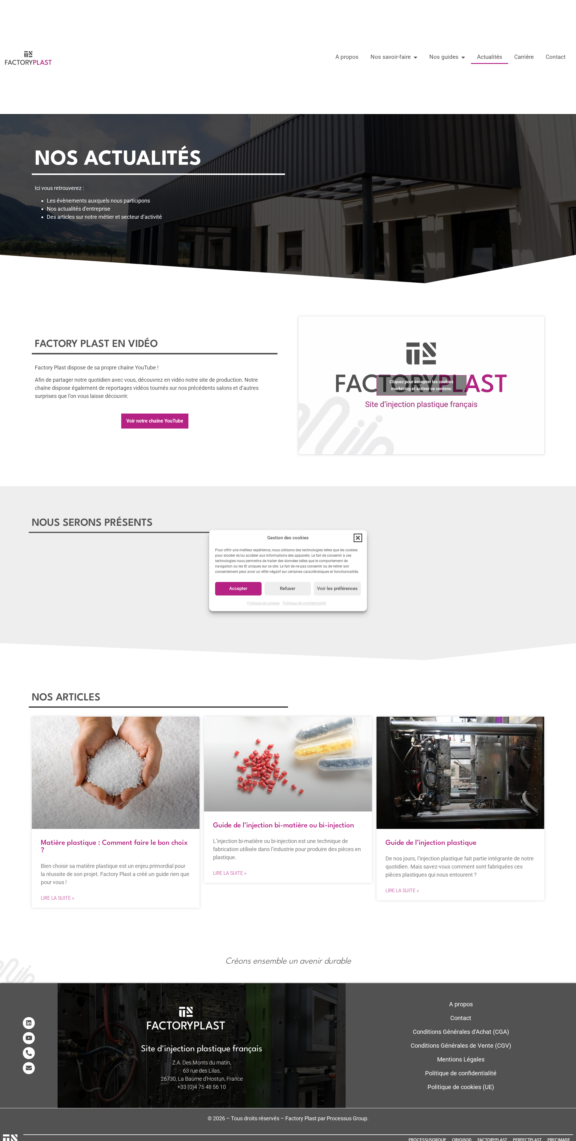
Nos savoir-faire (390, 56)
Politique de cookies (263, 603)
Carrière (524, 56)
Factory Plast (300, 1118)
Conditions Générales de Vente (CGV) (461, 1045)
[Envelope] (29, 1068)
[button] (358, 538)
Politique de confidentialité (304, 603)
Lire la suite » (57, 898)
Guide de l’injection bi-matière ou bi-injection (283, 825)
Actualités (489, 56)
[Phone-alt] (29, 1053)
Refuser (287, 588)
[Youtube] (29, 1038)
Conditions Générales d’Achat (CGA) (461, 1031)
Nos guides (443, 56)
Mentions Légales (460, 1059)
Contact (556, 56)
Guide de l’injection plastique (431, 843)
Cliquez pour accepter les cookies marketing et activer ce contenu (421, 385)
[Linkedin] (29, 1023)
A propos (346, 56)
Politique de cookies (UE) (461, 1087)
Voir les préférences (337, 588)
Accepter (238, 588)
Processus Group (347, 1118)
